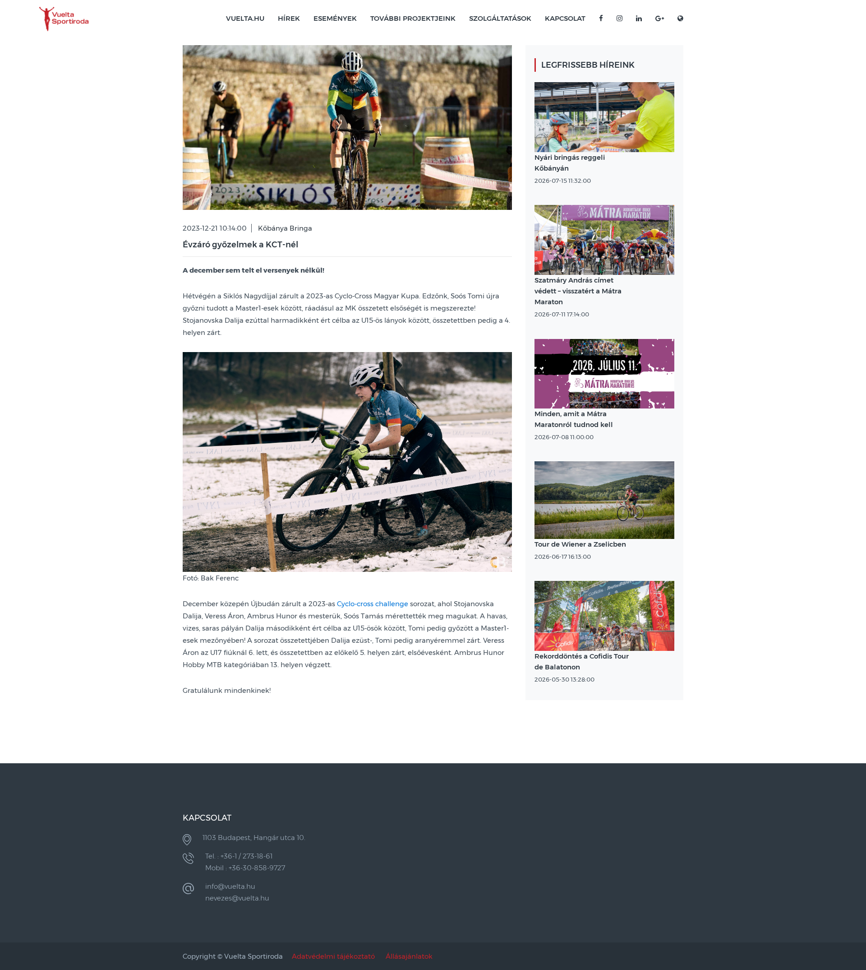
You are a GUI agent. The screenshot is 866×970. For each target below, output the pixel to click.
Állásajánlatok (409, 956)
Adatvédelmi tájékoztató (333, 956)
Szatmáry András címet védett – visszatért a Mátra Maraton (578, 291)
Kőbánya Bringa (285, 228)
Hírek (289, 18)
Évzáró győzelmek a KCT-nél (240, 245)
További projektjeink (413, 18)
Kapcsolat (565, 18)
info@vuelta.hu (230, 886)
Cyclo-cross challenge (372, 603)
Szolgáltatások (500, 18)
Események (335, 18)
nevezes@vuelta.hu (237, 898)
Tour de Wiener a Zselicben (580, 544)
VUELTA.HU (245, 18)
